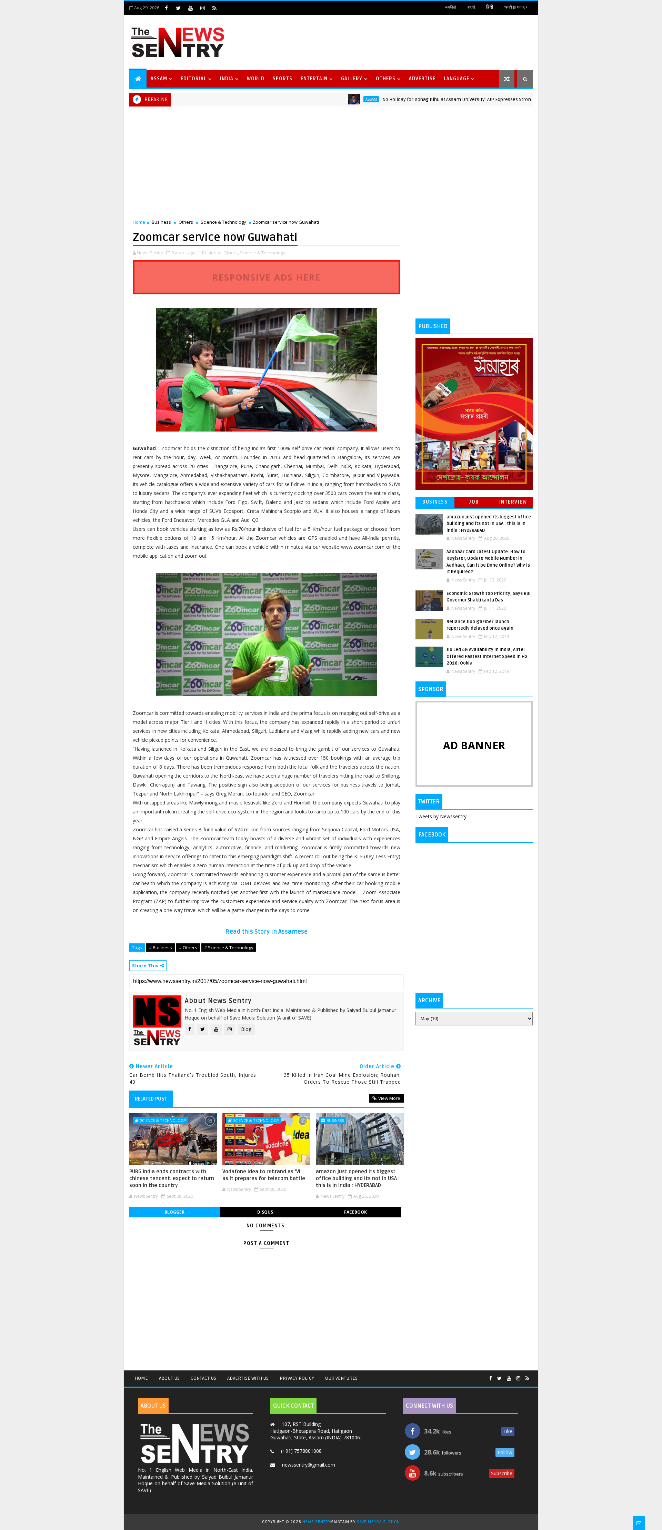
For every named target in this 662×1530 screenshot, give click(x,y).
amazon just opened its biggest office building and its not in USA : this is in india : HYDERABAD (358, 1178)
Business (161, 222)
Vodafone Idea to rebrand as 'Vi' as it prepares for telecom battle (263, 1175)
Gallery (351, 79)
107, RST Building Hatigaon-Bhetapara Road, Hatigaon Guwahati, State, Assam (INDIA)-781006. (315, 1431)
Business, (212, 253)
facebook (355, 1212)
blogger (174, 1212)
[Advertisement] (406, 41)
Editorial (194, 79)
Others (385, 79)
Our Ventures (341, 1378)
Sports (282, 79)
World (255, 79)
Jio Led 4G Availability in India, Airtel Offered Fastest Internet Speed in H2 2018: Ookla (487, 656)
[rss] (214, 8)
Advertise (422, 79)
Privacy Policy (297, 1378)
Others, (231, 253)
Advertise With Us (248, 1378)
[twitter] (178, 8)
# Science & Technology (228, 947)
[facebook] (166, 8)
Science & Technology (223, 222)
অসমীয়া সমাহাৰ (515, 7)
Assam (159, 79)
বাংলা (471, 7)
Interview (513, 502)
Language (456, 79)
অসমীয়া (450, 7)
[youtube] (190, 8)
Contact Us (203, 1378)
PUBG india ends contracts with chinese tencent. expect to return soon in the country (171, 1178)
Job (474, 502)
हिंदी (489, 7)
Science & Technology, (263, 253)
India (226, 79)
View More (389, 1098)
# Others (188, 947)
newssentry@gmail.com (308, 1464)
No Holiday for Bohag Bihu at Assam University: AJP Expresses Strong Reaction (431, 99)
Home (139, 222)
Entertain (314, 79)
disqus (265, 1212)
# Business (160, 947)
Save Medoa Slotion (378, 1521)
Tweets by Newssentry (441, 816)
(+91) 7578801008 (301, 1451)
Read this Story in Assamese (266, 931)
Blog (246, 1029)
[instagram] (202, 8)
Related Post (151, 1099)
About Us (169, 1378)
